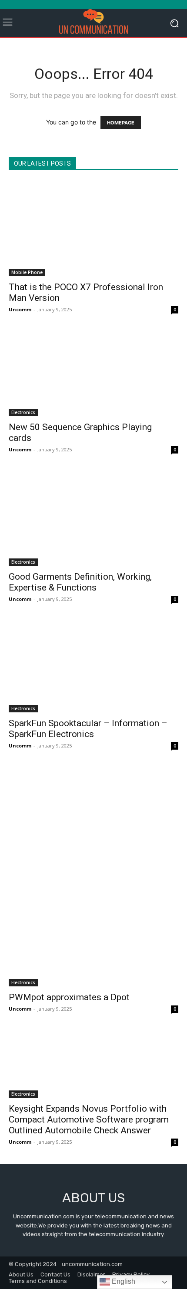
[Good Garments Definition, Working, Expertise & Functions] (93, 518)
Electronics (23, 412)
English (122, 1281)
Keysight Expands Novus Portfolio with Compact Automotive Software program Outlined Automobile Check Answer (89, 1119)
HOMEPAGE (120, 123)
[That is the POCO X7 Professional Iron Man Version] (93, 228)
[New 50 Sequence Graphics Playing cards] (93, 374)
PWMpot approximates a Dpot (69, 997)
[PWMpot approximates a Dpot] (93, 877)
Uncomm (20, 309)
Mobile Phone (27, 272)
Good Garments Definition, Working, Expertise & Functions (80, 582)
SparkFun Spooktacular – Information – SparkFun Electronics (88, 728)
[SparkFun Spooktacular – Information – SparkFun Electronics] (93, 666)
